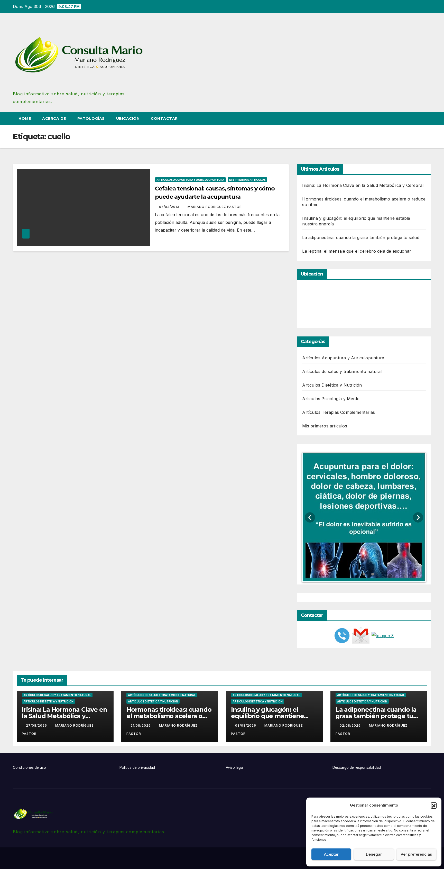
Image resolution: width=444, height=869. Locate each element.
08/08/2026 (246, 725)
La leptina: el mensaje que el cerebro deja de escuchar (356, 251)
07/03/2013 (169, 207)
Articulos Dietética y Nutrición (332, 385)
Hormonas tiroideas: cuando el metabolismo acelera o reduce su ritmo (168, 716)
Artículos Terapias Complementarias (338, 412)
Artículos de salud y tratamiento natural (342, 371)
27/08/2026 (37, 725)
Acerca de (54, 118)
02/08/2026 (351, 725)
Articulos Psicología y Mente (330, 398)
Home (24, 118)
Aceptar (331, 854)
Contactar (164, 118)
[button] (433, 805)
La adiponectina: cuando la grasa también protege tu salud (360, 237)
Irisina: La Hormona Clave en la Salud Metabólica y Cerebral (362, 185)
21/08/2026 (141, 725)
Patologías (91, 118)
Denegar (374, 854)
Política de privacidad (137, 767)
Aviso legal (235, 767)
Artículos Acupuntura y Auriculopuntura (190, 179)
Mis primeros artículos (247, 179)
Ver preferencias (416, 854)
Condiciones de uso (29, 767)
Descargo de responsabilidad (356, 767)
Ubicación (128, 118)
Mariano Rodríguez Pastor (215, 207)
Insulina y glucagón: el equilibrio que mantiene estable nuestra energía (267, 716)
